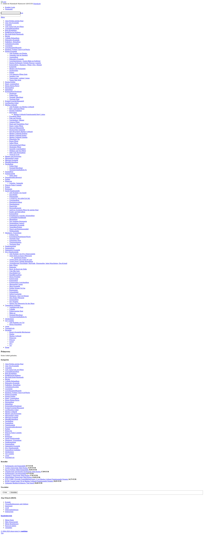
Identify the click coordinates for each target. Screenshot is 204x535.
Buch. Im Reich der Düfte (18, 269)
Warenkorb (37, 4)
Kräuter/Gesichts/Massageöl (14, 101)
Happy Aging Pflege (16, 126)
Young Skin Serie (15, 80)
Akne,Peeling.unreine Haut (14, 21)
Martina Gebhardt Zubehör (18, 137)
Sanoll (11, 342)
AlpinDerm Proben (20, 258)
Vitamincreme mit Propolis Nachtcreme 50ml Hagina (23, 472)
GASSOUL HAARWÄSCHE (19, 198)
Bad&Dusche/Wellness (13, 32)
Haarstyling (13, 206)
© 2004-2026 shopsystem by (14, 531)
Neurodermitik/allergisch (13, 177)
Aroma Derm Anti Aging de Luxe (20, 259)
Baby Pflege (13, 265)
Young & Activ (14, 154)
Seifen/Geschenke (15, 294)
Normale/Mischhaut (16, 168)
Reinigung (8, 189)
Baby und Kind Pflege (16, 109)
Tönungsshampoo (15, 242)
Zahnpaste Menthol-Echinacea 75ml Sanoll (19, 483)
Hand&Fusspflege (15, 275)
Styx (10, 343)
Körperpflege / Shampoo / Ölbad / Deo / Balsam (25, 65)
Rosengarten (13, 290)
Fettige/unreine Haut (16, 311)
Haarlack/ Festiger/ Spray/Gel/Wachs (17, 49)
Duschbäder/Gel (14, 273)
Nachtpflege (9, 164)
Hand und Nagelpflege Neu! (18, 124)
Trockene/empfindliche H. (18, 170)
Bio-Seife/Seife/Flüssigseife (14, 34)
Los (22, 13)
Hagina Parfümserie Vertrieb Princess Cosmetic (25, 63)
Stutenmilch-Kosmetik (16, 225)
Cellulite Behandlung (12, 38)
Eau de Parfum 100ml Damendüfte (17, 470)
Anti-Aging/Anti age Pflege (14, 26)
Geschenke (9, 46)
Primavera (8, 181)
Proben (11, 72)
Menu (3, 17)
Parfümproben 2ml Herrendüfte (16, 473)
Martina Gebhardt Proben (17, 135)
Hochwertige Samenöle (17, 130)
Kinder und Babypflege (17, 212)
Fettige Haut (13, 95)
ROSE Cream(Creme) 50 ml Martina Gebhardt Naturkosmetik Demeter (29, 481)
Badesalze (12, 267)
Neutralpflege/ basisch (16, 223)
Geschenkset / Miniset (16, 120)
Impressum (8, 506)
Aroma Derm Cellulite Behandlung (21, 261)
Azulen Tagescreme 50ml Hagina (16, 468)
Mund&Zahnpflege (11, 162)
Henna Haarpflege (15, 324)
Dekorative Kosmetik (12, 40)
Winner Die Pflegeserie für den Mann (21, 303)
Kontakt (8, 502)
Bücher (7, 36)
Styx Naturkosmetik (11, 252)
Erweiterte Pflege (15, 116)
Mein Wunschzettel (11, 522)
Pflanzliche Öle (14, 139)
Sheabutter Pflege (15, 147)
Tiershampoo (9, 319)
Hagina (11, 334)
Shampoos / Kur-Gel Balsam (19, 296)
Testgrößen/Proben (15, 227)
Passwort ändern (10, 526)
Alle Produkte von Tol (16, 322)
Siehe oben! (13, 175)
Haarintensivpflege (15, 202)
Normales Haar (14, 238)
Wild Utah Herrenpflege (17, 153)
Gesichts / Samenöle (16, 183)
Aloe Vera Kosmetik (12, 23)
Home (7, 347)
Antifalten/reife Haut (16, 307)
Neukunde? (9, 9)
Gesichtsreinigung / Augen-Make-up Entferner (24, 61)
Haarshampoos (14, 204)
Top (2, 533)
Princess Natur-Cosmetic (13, 185)
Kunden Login (10, 7)
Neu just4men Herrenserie (18, 221)
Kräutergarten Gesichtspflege (19, 282)
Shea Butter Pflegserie (16, 298)
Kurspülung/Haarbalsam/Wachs (20, 237)
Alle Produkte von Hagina (18, 53)
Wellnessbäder (14, 231)
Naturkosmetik (10, 174)
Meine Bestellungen (11, 524)
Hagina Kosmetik (11, 51)
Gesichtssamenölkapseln (13, 47)
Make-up (12, 313)
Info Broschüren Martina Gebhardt (21, 132)
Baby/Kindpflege (11, 30)
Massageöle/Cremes (11, 158)
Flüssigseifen (13, 196)
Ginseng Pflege (14, 122)
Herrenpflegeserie (15, 208)
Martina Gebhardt (11, 105)
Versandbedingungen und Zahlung (16, 504)
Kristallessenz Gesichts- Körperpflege (22, 216)
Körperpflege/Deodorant (13, 91)
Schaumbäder (13, 292)
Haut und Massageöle (16, 128)
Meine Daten (9, 520)
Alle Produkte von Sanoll (17, 193)
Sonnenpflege (9, 248)
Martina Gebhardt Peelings (18, 133)
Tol (10, 345)
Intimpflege (9, 89)
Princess (12, 340)
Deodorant (12, 93)
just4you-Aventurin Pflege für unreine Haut (23, 210)
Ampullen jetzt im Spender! (18, 55)
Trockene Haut (14, 99)
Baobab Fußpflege (15, 110)
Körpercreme (13, 279)
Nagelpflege (9, 172)
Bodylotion (13, 112)
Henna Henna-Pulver (12, 86)
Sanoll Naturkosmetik (12, 191)
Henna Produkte (14, 277)
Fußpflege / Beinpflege (13, 42)
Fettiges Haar (13, 235)
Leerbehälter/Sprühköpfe (17, 217)
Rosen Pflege (13, 141)
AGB (7, 508)
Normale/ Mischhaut (16, 97)
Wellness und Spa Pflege (17, 151)
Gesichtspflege (14, 200)
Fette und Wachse (15, 118)
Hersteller (8, 330)
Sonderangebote (10, 246)
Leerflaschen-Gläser (12, 103)
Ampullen (8, 25)
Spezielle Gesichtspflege (17, 149)
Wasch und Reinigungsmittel (19, 229)
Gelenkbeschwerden (12, 44)
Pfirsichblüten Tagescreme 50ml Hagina (18, 477)
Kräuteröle (12, 67)
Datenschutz (9, 512)
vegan (7, 326)
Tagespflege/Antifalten (12, 305)
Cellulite (12, 309)
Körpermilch (13, 280)
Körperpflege (13, 214)
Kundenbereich (6, 516)
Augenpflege (13, 57)
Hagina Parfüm (10, 82)
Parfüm (7, 179)
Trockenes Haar (14, 244)
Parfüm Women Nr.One (17, 288)
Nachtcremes (13, 70)
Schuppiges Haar (15, 240)
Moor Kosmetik (14, 286)
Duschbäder (13, 195)
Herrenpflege (9, 88)
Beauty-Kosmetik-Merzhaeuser (19, 332)
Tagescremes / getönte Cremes (19, 78)
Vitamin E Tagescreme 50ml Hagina (17, 475)
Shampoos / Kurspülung (13, 233)
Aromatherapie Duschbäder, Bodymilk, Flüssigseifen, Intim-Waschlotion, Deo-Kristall (38, 263)
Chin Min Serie (14, 271)
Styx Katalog (13, 301)
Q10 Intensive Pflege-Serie (18, 74)
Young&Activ (10, 328)
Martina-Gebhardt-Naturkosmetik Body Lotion (29, 114)
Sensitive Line (14, 76)
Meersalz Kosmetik (11, 160)
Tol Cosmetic (9, 321)
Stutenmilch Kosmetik (12, 250)
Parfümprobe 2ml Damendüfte (15, 466)
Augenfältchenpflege (12, 28)
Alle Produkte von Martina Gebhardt (21, 107)
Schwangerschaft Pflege (17, 145)
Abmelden (8, 528)
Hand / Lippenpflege (12, 84)
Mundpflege (13, 219)
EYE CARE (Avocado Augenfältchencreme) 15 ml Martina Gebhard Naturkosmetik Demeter (36, 479)
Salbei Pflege (13, 143)
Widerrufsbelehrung (11, 510)
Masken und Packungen (17, 68)
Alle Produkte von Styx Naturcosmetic (22, 254)
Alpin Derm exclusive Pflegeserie (20, 256)
